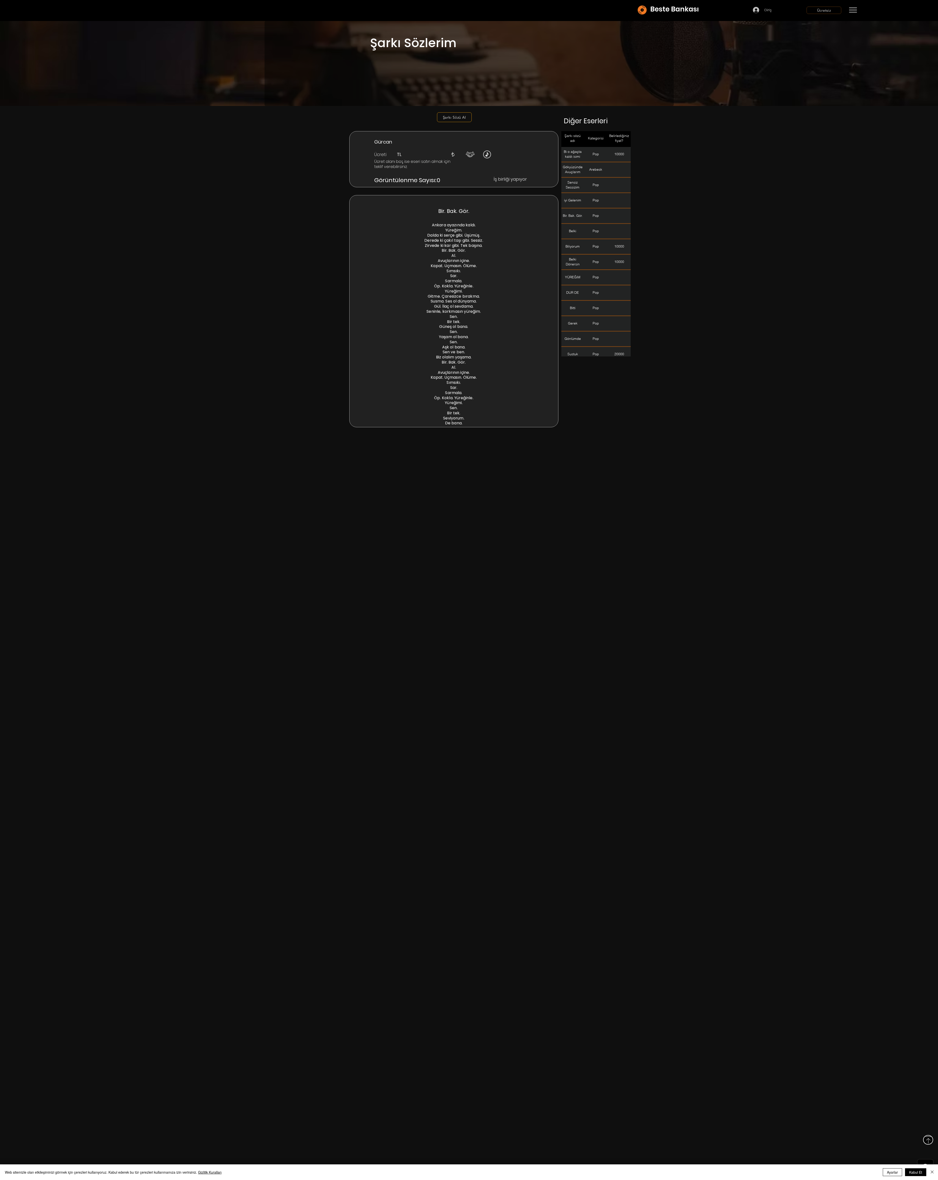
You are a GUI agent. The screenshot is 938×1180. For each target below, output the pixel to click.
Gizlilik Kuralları (210, 1172)
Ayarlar (892, 1172)
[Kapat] (932, 1172)
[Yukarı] (928, 1140)
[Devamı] (881, 10)
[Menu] (852, 10)
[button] (452, 154)
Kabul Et (915, 1172)
